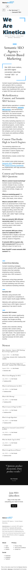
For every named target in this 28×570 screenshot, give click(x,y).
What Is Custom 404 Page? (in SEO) (11, 407)
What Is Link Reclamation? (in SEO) (12, 386)
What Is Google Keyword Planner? (11, 450)
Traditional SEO (21, 357)
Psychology (6, 357)
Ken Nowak (16, 354)
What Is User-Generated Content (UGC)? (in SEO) (13, 428)
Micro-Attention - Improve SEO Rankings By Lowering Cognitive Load (13, 351)
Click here (10, 569)
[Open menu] (3, 10)
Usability (4, 358)
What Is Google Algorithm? (9, 417)
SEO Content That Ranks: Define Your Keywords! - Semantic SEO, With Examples (14, 364)
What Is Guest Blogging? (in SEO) (11, 375)
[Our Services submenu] (18, 10)
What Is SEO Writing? (8, 396)
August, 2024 (5, 354)
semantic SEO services (15, 528)
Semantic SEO (13, 357)
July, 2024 (5, 378)
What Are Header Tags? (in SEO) (11, 439)
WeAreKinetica (7, 3)
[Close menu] (7, 6)
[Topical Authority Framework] (14, 165)
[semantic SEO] (7, 163)
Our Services (13, 10)
